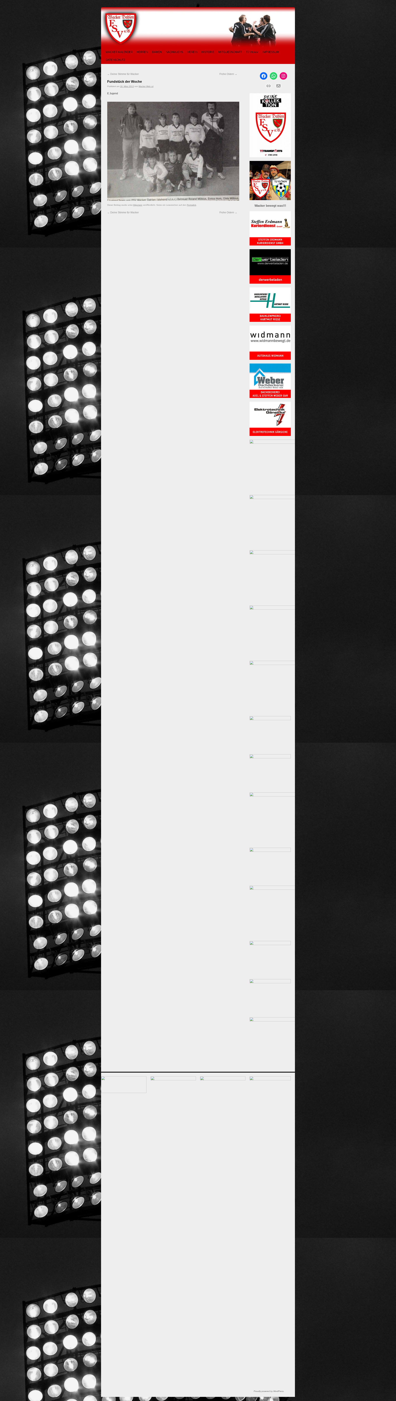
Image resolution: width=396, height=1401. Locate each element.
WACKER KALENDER (119, 52)
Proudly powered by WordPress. (269, 1391)
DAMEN (157, 52)
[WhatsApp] (273, 76)
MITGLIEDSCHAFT (230, 52)
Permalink (191, 205)
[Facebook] (263, 76)
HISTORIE (208, 52)
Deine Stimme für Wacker (123, 74)
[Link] (268, 86)
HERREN (142, 52)
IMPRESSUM (270, 52)
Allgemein (137, 205)
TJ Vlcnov (252, 52)
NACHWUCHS (174, 52)
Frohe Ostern (228, 74)
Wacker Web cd (146, 86)
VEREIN (192, 52)
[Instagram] (283, 76)
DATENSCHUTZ (115, 59)
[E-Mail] (278, 86)
